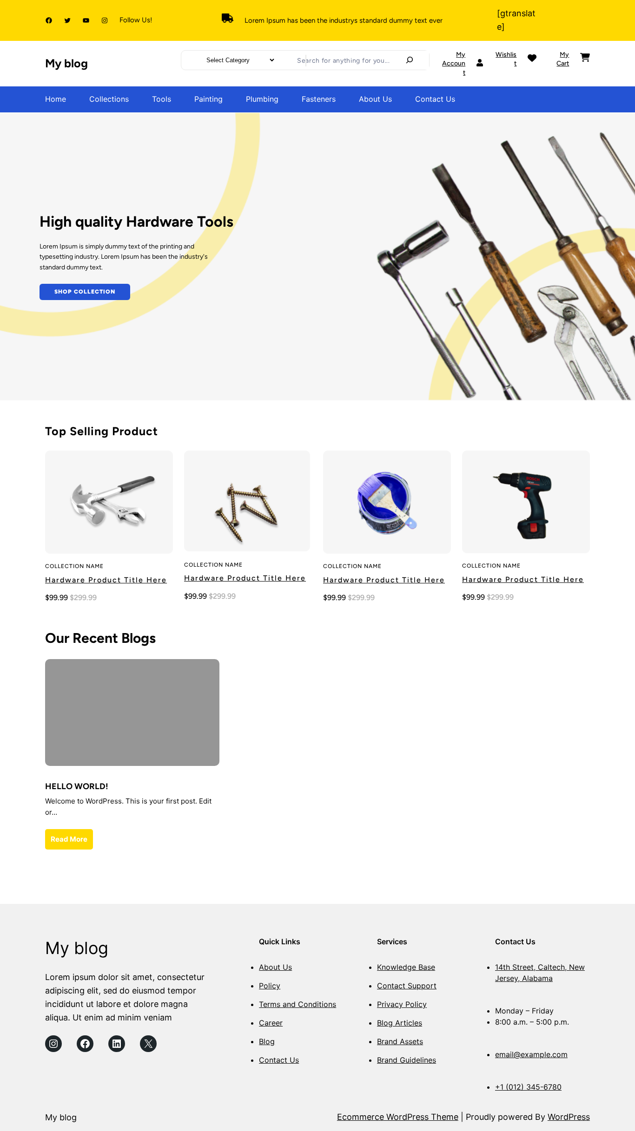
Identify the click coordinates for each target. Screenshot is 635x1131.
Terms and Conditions (297, 1004)
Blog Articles (399, 1022)
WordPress (569, 1117)
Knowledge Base (406, 967)
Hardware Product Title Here (106, 579)
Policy (269, 985)
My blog (66, 63)
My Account (453, 64)
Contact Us (279, 1060)
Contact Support (407, 985)
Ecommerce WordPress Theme (397, 1117)
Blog (267, 1041)
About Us (275, 967)
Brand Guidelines (406, 1060)
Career (271, 1022)
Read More (69, 839)
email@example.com (531, 1054)
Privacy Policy (402, 1004)
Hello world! (76, 786)
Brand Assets (400, 1041)
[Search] (409, 60)
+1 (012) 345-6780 (528, 1087)
